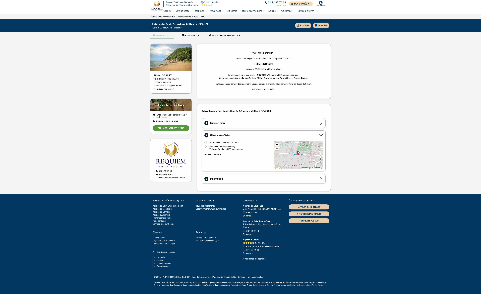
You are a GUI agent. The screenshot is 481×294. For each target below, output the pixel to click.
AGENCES (271, 11)
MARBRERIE (232, 11)
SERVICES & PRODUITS (252, 11)
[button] (277, 144)
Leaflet (306, 168)
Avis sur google (215, 4)
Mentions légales (255, 277)
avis (265, 243)
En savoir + (248, 216)
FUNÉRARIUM (286, 11)
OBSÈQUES (199, 11)
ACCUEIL (167, 11)
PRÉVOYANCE (215, 11)
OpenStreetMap (317, 168)
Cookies (241, 277)
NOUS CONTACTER (306, 11)
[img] (298, 155)
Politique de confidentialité (224, 277)
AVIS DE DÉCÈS (182, 11)
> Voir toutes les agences (254, 259)
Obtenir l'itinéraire (212, 154)
